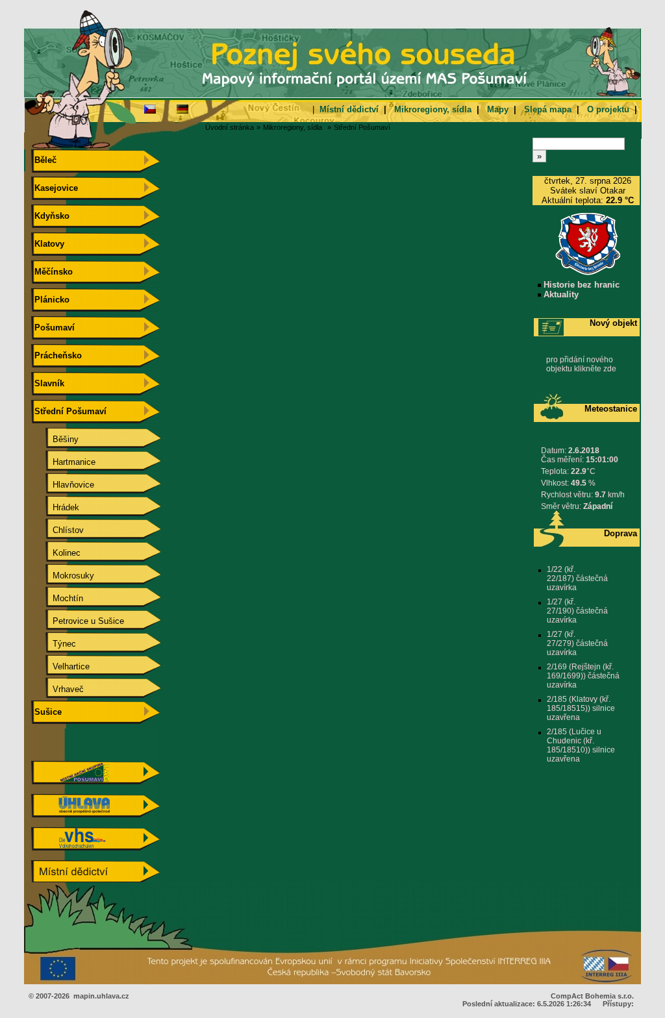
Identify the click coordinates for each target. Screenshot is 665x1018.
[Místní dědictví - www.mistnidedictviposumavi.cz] (95, 881)
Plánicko (50, 299)
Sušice (47, 712)
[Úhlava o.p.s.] (95, 814)
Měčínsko (52, 272)
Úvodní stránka (229, 127)
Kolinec (56, 553)
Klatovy (48, 244)
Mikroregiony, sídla (432, 109)
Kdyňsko (50, 216)
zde (609, 368)
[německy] (182, 108)
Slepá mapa (547, 109)
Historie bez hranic (580, 285)
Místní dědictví (349, 109)
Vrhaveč (58, 689)
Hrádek (55, 507)
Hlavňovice (63, 485)
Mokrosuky (63, 575)
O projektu (608, 109)
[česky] (150, 108)
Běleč (44, 160)
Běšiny (55, 439)
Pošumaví (53, 327)
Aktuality (560, 294)
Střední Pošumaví (362, 127)
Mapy (497, 109)
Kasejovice (55, 188)
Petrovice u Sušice (78, 621)
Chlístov (58, 530)
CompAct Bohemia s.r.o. (592, 996)
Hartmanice (63, 462)
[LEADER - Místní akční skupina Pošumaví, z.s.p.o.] (95, 781)
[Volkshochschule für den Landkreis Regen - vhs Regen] (95, 847)
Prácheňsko (57, 355)
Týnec (54, 644)
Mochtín (57, 598)
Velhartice (61, 666)
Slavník (48, 383)
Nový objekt (613, 323)
